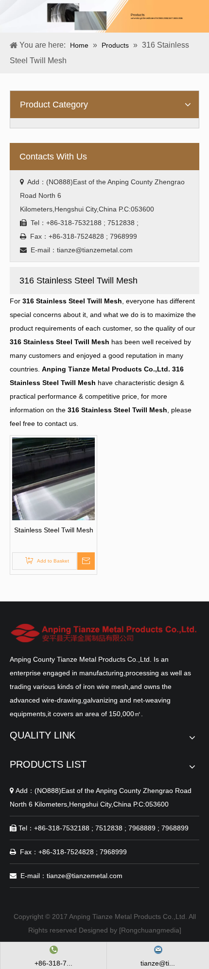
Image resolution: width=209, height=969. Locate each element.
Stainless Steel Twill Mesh (53, 530)
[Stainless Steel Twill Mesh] (53, 478)
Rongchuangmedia (150, 930)
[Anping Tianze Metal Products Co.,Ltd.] (104, 633)
